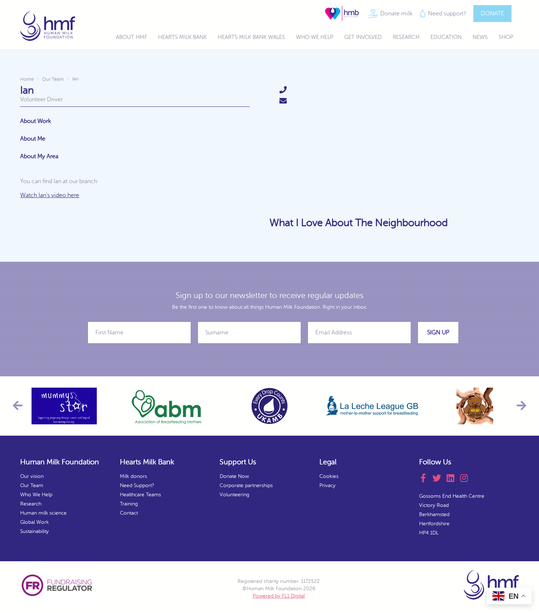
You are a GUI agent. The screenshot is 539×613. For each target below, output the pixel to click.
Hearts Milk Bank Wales (251, 37)
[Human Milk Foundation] (47, 26)
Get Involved (363, 37)
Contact (129, 513)
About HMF (131, 37)
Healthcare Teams (140, 494)
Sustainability (34, 531)
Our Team (31, 485)
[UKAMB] (269, 406)
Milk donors (133, 476)
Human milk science (43, 513)
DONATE (492, 13)
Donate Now (234, 476)
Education (446, 37)
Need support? (447, 13)
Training (129, 504)
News (480, 37)
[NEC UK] (474, 406)
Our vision (32, 476)
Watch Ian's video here (49, 195)
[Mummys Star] (64, 406)
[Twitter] (439, 478)
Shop (506, 37)
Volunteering (234, 494)
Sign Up (438, 332)
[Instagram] (466, 478)
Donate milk (396, 13)
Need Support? (137, 485)
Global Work (34, 522)
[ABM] (166, 406)
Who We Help (314, 37)
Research (406, 37)
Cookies (328, 476)
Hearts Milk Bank (182, 37)
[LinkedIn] (453, 478)
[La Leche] (372, 406)
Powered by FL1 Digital (279, 596)
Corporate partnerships (246, 485)
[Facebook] (426, 478)
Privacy (327, 485)
